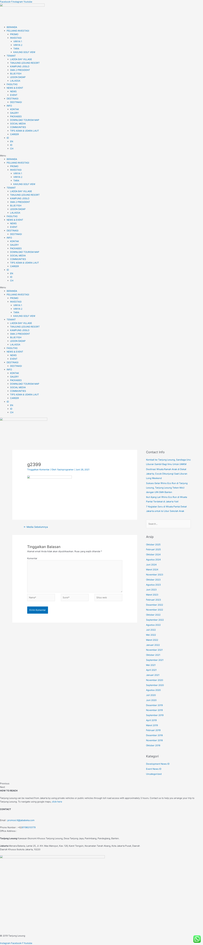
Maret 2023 (152, 594)
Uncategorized (154, 774)
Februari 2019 (153, 730)
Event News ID (153, 768)
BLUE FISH (15, 73)
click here (57, 801)
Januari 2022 (153, 645)
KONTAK (14, 109)
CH (11, 148)
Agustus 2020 (153, 690)
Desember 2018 (154, 735)
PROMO (14, 34)
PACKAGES (16, 116)
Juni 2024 (151, 564)
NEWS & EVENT (15, 87)
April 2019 (151, 720)
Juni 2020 (151, 700)
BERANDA (12, 27)
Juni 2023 (151, 589)
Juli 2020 (151, 695)
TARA (16, 48)
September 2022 (155, 619)
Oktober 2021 (153, 655)
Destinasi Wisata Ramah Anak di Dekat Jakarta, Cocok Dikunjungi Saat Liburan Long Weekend (166, 474)
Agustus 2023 (153, 584)
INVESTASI (16, 37)
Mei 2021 (151, 665)
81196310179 (29, 827)
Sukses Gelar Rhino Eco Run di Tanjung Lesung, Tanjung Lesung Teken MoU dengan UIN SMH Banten (167, 488)
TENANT (11, 55)
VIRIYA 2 (17, 45)
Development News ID (158, 763)
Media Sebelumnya (36, 527)
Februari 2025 (153, 549)
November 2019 (154, 710)
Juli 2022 (151, 629)
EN (11, 141)
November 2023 (154, 574)
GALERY (14, 112)
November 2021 (154, 649)
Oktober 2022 (153, 614)
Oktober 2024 (153, 554)
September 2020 (155, 685)
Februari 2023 (153, 599)
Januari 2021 (152, 675)
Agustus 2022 (153, 624)
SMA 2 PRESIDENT (20, 70)
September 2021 (154, 660)
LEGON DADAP (18, 77)
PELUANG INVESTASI (18, 30)
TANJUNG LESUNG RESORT (25, 62)
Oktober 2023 (153, 579)
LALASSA (15, 80)
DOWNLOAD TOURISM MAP (24, 120)
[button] (101, 155)
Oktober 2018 (153, 745)
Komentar (32, 558)
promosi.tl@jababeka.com (20, 820)
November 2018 (154, 740)
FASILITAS (12, 84)
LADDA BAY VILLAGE (21, 59)
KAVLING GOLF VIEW (24, 52)
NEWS (13, 91)
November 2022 (154, 609)
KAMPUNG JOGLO (19, 66)
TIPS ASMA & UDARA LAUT (24, 130)
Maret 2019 (152, 725)
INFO (9, 105)
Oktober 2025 (153, 544)
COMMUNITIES (18, 127)
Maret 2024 (152, 569)
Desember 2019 (154, 705)
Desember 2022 (154, 604)
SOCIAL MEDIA (18, 123)
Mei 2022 (151, 634)
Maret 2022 (152, 639)
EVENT (13, 95)
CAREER (14, 134)
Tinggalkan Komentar (38, 469)
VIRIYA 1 (17, 41)
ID (8, 137)
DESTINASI (12, 98)
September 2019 (154, 715)
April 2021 (151, 670)
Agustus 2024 (153, 559)
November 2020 (154, 680)
